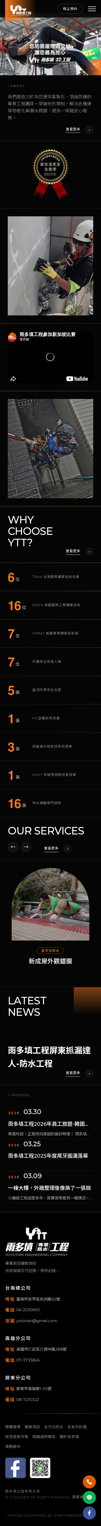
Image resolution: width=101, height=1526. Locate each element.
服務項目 (32, 1427)
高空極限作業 (16, 1436)
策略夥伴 (13, 1446)
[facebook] (89, 1513)
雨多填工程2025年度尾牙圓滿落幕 (48, 1124)
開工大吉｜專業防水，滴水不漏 (44, 1188)
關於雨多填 (69, 1436)
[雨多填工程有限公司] (20, 10)
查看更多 (73, 129)
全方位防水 (53, 1427)
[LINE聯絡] (89, 1497)
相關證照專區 (44, 1436)
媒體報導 (13, 1427)
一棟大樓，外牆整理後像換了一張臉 (49, 1156)
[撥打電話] (89, 1481)
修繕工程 (50, 961)
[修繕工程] (50, 904)
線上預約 (70, 9)
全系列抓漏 (77, 1427)
